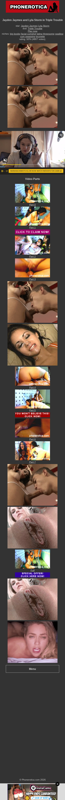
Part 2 (32, 256)
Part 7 (32, 462)
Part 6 (32, 439)
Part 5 (32, 410)
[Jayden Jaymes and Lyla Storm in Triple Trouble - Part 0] (32, 202)
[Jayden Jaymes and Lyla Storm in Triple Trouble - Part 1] (32, 224)
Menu (32, 668)
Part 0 (32, 204)
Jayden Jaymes (29, 25)
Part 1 (32, 227)
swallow (59, 33)
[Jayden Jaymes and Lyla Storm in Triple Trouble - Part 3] (32, 276)
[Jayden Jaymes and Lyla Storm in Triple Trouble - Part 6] (32, 436)
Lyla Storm (43, 25)
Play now (32, 31)
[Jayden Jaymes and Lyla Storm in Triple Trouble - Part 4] (32, 385)
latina (39, 33)
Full (32, 570)
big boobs (15, 33)
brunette (40, 36)
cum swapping (27, 36)
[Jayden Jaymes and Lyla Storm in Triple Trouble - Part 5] (32, 407)
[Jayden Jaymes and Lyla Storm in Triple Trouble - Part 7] (32, 459)
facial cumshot (28, 33)
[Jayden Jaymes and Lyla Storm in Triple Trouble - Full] (32, 567)
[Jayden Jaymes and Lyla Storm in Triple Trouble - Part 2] (32, 253)
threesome (48, 33)
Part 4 (32, 387)
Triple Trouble (35, 28)
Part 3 (32, 279)
